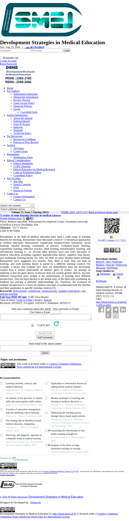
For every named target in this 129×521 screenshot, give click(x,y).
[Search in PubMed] (32, 219)
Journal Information (17, 115)
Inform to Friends (22, 190)
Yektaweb (35, 502)
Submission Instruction (25, 94)
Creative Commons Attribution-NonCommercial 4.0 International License (49, 365)
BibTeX (100, 261)
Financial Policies (22, 106)
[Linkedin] (123, 309)
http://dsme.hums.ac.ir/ (64, 513)
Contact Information (24, 196)
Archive (11, 145)
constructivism (49, 291)
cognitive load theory (69, 291)
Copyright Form (28, 112)
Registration (13, 154)
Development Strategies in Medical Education (56, 496)
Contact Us (19, 199)
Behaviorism (20, 291)
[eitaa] (116, 315)
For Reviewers (14, 136)
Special (47, 300)
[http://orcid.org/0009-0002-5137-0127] (24, 219)
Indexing (18, 127)
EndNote (117, 261)
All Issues (18, 148)
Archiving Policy (22, 133)
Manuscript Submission (25, 97)
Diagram (18, 130)
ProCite (110, 264)
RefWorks (112, 267)
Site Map (18, 181)
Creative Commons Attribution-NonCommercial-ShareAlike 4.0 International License (59, 515)
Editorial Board (21, 121)
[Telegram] (116, 309)
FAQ (16, 187)
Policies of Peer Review (26, 142)
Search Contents (22, 184)
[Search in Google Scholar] (28, 219)
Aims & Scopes (21, 124)
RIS (108, 261)
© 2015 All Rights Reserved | (14, 497)
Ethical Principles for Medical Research (34, 169)
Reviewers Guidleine (24, 139)
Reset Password (8, 63)
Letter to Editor (24, 300)
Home (10, 88)
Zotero (119, 273)
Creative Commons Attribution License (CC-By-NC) (61, 471)
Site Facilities (14, 178)
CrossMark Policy (23, 175)
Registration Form (23, 157)
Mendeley (105, 273)
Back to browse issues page (103, 212)
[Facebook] (101, 309)
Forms (16, 109)
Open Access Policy (24, 103)
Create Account (8, 60)
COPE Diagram (21, 166)
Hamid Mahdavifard (11, 218)
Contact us (12, 193)
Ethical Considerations (19, 160)
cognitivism (34, 291)
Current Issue (20, 151)
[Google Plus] (108, 315)
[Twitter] (108, 309)
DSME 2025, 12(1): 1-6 (74, 212)
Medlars (100, 264)
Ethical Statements (23, 163)
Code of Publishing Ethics (27, 172)
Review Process (21, 100)
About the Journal (22, 118)
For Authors (13, 91)
